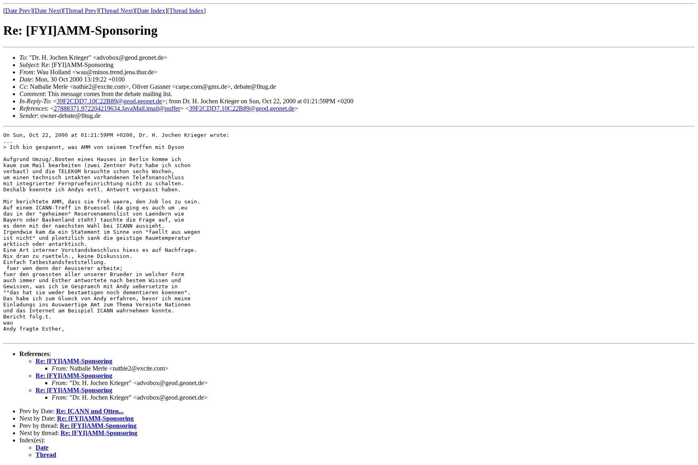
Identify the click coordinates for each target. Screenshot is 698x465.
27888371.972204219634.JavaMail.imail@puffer (117, 108)
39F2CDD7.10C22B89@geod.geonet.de (109, 101)
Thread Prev (81, 10)
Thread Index (186, 10)
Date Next (48, 10)
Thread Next (117, 10)
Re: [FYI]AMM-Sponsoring (74, 361)
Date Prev (18, 10)
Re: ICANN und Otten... (90, 411)
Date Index (151, 10)
